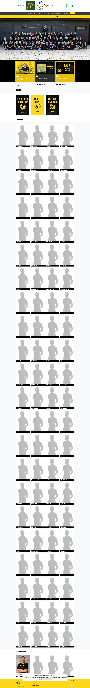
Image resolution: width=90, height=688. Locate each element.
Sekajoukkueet (56, 13)
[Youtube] (71, 681)
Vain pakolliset (48, 679)
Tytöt (47, 13)
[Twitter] (69, 681)
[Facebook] (67, 681)
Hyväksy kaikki (41, 679)
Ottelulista (19, 89)
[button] (6, 39)
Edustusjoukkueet (32, 13)
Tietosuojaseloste (20, 686)
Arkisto (73, 13)
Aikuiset (65, 13)
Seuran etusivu (20, 13)
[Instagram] (73, 681)
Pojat (41, 13)
